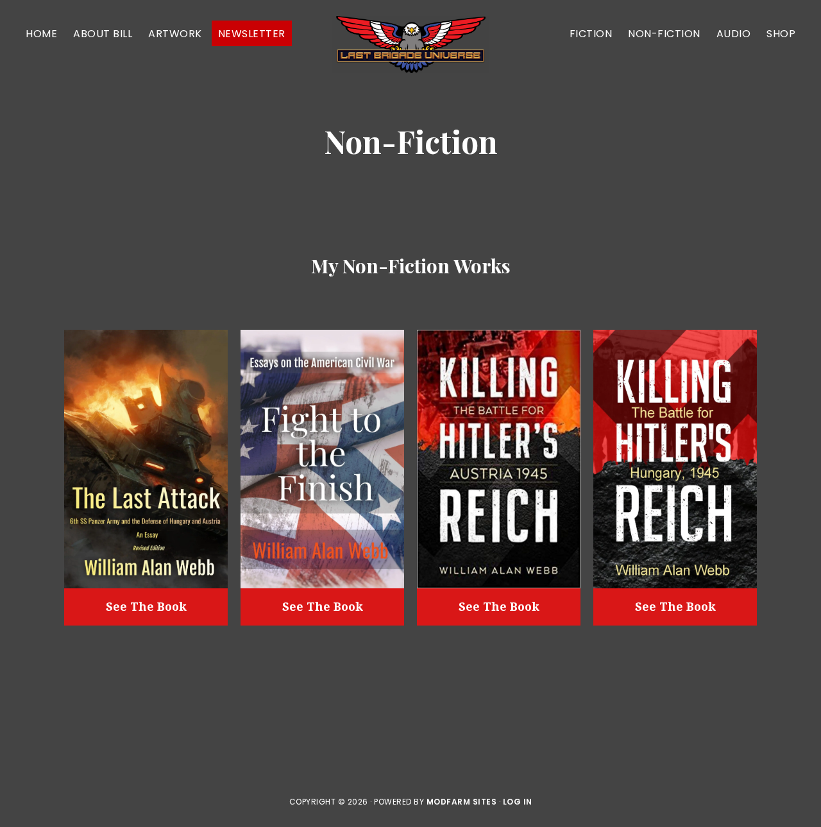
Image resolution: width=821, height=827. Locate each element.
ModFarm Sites (462, 801)
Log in (517, 801)
